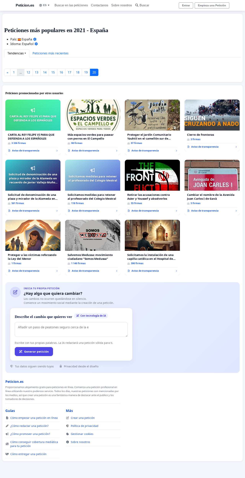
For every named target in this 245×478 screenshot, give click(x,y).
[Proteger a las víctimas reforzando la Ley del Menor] (32, 247)
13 (36, 72)
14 (45, 72)
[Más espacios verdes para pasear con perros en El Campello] (92, 127)
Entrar (186, 5)
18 (77, 72)
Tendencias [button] (15, 53)
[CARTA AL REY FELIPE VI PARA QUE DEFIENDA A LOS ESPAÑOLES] (32, 127)
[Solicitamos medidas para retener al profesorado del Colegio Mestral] (92, 187)
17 (69, 72)
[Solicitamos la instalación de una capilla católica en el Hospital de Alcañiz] (152, 247)
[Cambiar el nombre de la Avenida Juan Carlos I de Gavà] (212, 187)
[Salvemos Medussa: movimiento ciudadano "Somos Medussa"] (92, 247)
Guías (10, 410)
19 (86, 72)
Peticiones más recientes (51, 53)
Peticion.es (25, 5)
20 (94, 72)
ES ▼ (46, 5)
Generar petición (36, 351)
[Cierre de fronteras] (212, 125)
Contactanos (99, 5)
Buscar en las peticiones (71, 5)
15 (53, 72)
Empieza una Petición (212, 5)
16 (61, 72)
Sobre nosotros (121, 5)
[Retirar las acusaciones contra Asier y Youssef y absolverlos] (152, 187)
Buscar (144, 5)
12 (28, 72)
